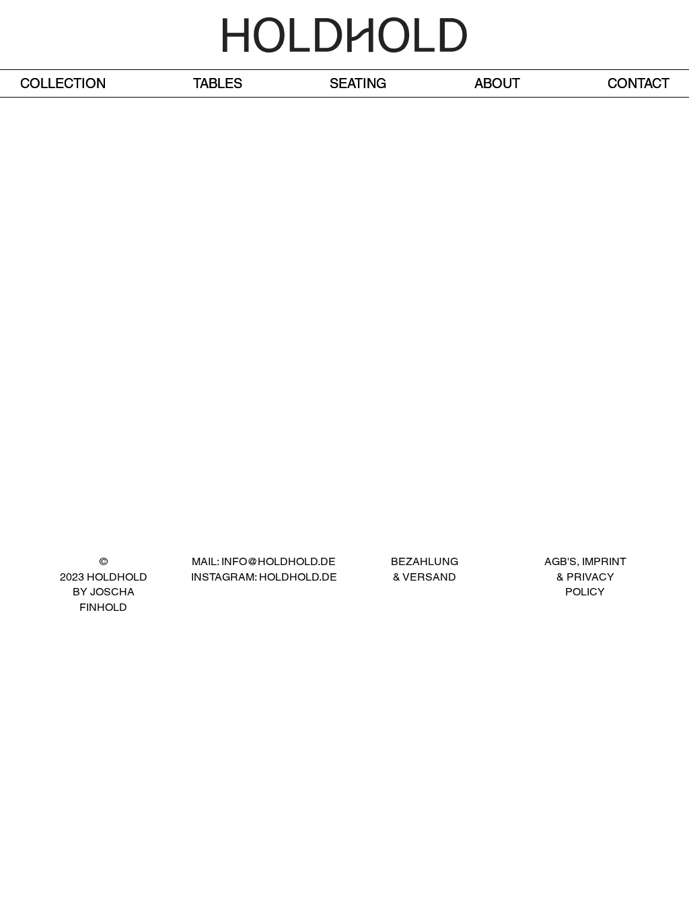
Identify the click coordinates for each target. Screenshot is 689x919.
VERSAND (428, 577)
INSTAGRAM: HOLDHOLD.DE (264, 577)
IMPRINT (604, 561)
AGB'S (560, 561)
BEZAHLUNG (424, 561)
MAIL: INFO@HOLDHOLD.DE (264, 561)
